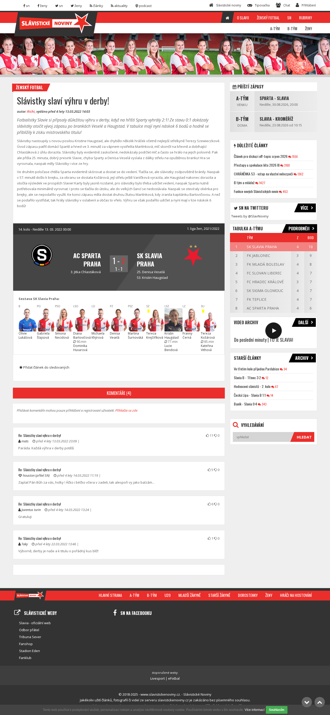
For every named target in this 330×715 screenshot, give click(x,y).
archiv (301, 358)
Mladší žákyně (189, 595)
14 (271, 395)
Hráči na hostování (296, 595)
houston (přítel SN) (36, 475)
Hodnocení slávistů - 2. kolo (252, 386)
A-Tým (242, 98)
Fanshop (26, 643)
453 (285, 191)
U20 (167, 595)
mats (25, 441)
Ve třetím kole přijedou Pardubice (256, 368)
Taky (25, 544)
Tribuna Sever (30, 637)
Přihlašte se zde (126, 410)
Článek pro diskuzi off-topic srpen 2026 (260, 156)
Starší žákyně (219, 595)
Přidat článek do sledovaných (45, 367)
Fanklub (25, 657)
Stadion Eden (29, 650)
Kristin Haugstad (155, 277)
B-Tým (242, 119)
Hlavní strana (110, 595)
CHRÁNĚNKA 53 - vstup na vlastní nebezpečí (263, 173)
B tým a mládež (244, 182)
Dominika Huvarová (80, 348)
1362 (300, 174)
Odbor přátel (29, 630)
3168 (286, 165)
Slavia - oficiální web (35, 623)
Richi (31, 111)
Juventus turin (31, 509)
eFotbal (174, 678)
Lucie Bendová (171, 348)
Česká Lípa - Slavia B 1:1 (250, 395)
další (303, 322)
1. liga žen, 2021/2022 (203, 228)
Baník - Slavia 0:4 (245, 404)
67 (276, 386)
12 (266, 378)
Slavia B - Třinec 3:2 (247, 377)
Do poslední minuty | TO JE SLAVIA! (263, 339)
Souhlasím (276, 710)
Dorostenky (248, 595)
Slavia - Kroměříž (276, 119)
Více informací (255, 710)
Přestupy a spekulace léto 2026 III (256, 165)
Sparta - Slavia (274, 98)
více (304, 208)
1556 (294, 156)
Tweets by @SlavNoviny (250, 216)
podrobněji (299, 228)
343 (264, 404)
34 (285, 369)
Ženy (268, 595)
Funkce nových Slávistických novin (256, 191)
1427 (261, 183)
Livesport (157, 678)
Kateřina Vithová (207, 348)
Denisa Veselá (153, 272)
